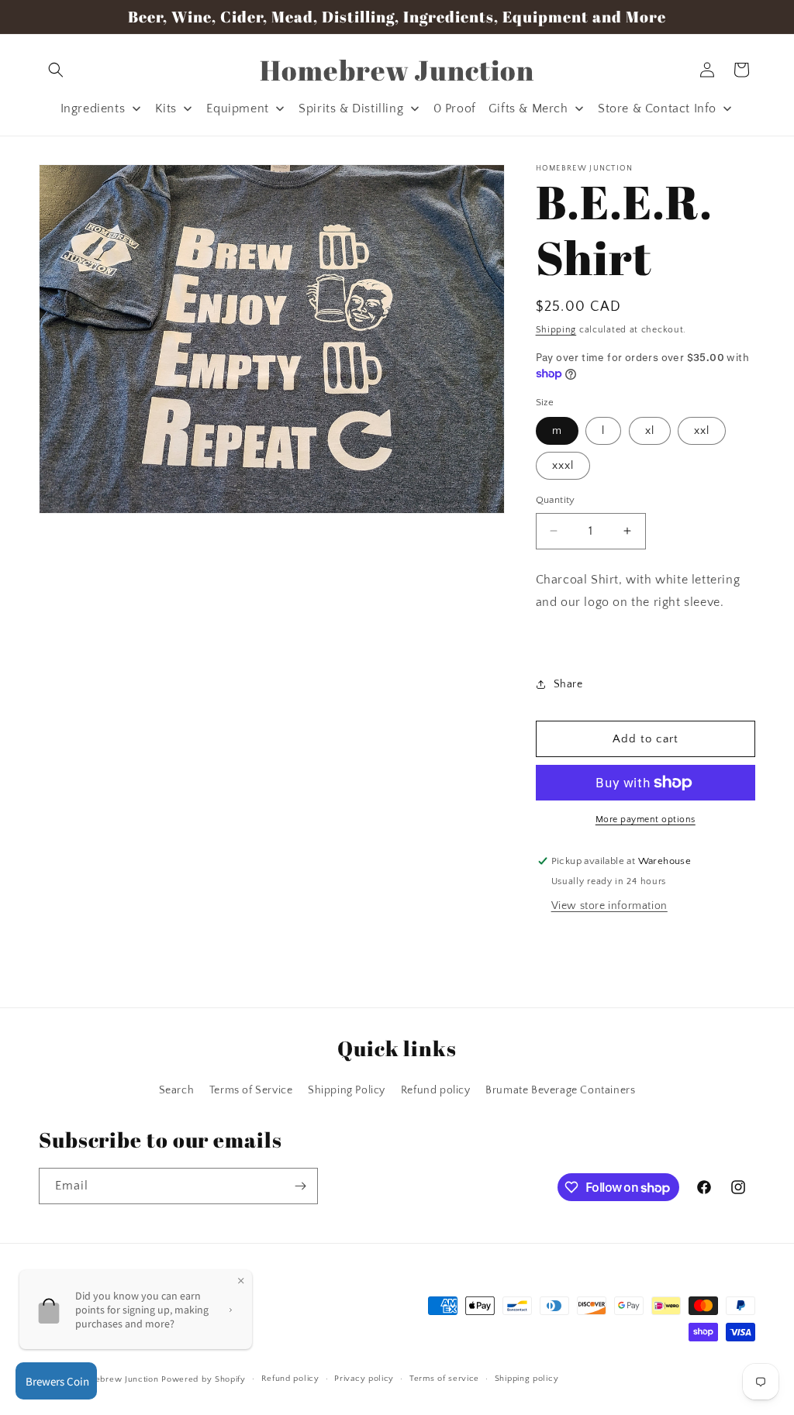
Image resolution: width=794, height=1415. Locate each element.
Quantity (555, 499)
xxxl (563, 466)
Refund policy (436, 1090)
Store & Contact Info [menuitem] (657, 108)
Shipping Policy (346, 1090)
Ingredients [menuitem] (93, 108)
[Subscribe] (300, 1186)
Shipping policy (527, 1378)
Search (177, 1090)
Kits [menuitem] (166, 108)
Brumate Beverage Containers (560, 1090)
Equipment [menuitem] (237, 108)
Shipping (556, 330)
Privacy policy (364, 1378)
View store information (609, 906)
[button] (56, 70)
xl (649, 431)
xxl (701, 431)
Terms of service (444, 1378)
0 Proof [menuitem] (454, 108)
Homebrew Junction (117, 1379)
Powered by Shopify (203, 1379)
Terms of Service (251, 1090)
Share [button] (568, 684)
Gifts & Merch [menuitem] (528, 108)
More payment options (646, 819)
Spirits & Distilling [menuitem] (351, 108)
